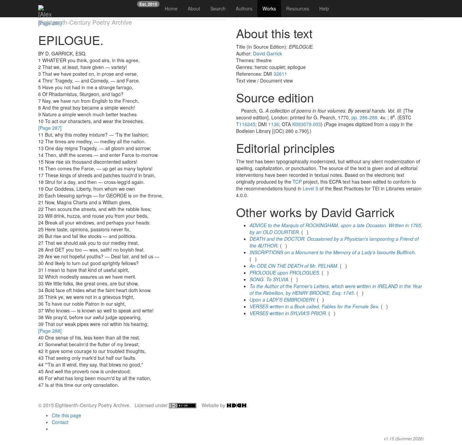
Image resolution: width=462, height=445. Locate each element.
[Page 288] (50, 330)
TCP (297, 181)
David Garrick (267, 53)
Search (218, 8)
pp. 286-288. (365, 117)
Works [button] (269, 8)
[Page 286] (50, 23)
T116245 (245, 124)
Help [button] (324, 8)
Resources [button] (297, 8)
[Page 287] (50, 127)
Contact (60, 422)
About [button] (194, 8)
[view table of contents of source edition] (238, 110)
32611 (280, 73)
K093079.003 (306, 124)
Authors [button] (244, 8)
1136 (273, 124)
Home (171, 8)
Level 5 (310, 188)
